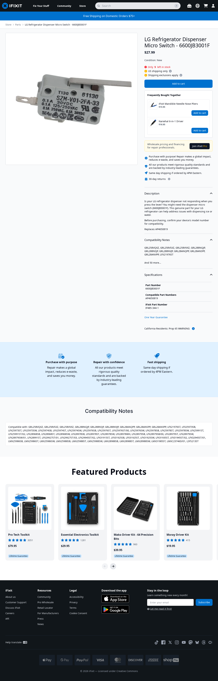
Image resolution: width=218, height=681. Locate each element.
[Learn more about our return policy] (169, 179)
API (7, 618)
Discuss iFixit (12, 607)
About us (10, 596)
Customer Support (15, 602)
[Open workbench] (189, 5)
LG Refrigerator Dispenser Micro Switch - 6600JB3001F (56, 24)
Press (40, 618)
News (40, 624)
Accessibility (76, 596)
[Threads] (204, 642)
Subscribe (204, 602)
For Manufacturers (48, 613)
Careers (9, 613)
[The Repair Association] (210, 642)
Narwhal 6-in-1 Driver (171, 121)
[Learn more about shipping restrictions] (170, 71)
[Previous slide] (105, 566)
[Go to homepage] (13, 6)
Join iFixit (199, 146)
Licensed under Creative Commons (118, 671)
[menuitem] (41, 6)
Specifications (153, 275)
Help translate (13, 642)
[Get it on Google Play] (115, 609)
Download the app (114, 590)
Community (44, 596)
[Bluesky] (197, 642)
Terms (72, 607)
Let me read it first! (161, 608)
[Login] (213, 6)
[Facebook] (163, 642)
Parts (18, 24)
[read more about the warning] (193, 328)
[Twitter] (170, 642)
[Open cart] (205, 5)
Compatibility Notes (157, 240)
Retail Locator (45, 607)
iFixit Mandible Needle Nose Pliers (178, 103)
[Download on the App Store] (115, 599)
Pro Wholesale (45, 602)
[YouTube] (184, 642)
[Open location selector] (197, 5)
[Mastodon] (191, 642)
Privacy (73, 602)
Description (151, 193)
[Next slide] (113, 566)
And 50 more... (152, 262)
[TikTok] (156, 642)
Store (8, 24)
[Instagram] (177, 642)
